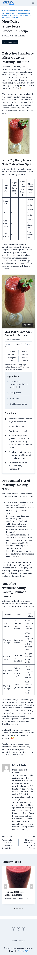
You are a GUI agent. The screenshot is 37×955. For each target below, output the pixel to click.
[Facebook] (13, 928)
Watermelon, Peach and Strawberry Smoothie (7, 842)
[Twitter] (18, 928)
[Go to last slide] (5, 886)
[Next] (31, 886)
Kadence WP (23, 951)
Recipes (22, 941)
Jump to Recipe (11, 42)
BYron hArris (8, 36)
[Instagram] (23, 928)
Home (14, 941)
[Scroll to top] (32, 952)
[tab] (14, 908)
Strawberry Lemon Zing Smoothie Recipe (29, 842)
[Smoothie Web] (8, 3)
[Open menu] (33, 3)
